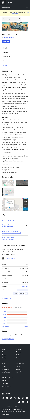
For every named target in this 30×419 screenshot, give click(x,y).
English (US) (25, 286)
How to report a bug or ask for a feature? (8, 238)
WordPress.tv (7, 372)
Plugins (18, 355)
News (3, 352)
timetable (21, 293)
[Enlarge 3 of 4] (12, 190)
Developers (5, 369)
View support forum (8, 339)
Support (5, 65)
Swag (18, 372)
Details (5, 48)
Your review (5, 326)
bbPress (5, 383)
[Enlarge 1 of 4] (12, 182)
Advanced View (6, 298)
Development (7, 61)
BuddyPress (6, 386)
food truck (25, 290)
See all (26, 326)
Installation (6, 56)
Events (18, 366)
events (19, 290)
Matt (4, 380)
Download (6, 41)
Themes (18, 352)
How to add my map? (8, 220)
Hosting (4, 355)
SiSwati (8, 394)
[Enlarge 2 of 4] (26, 182)
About (3, 349)
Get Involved (20, 363)
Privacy (4, 358)
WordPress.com (7, 377)
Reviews (6, 52)
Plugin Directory (6, 7)
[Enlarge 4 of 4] (26, 200)
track (26, 293)
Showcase (19, 349)
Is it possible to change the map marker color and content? (11, 232)
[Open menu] (27, 2)
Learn (3, 363)
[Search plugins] (19, 19)
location (16, 293)
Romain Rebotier (9, 37)
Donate (19, 369)
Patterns (18, 358)
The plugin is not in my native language (8, 225)
